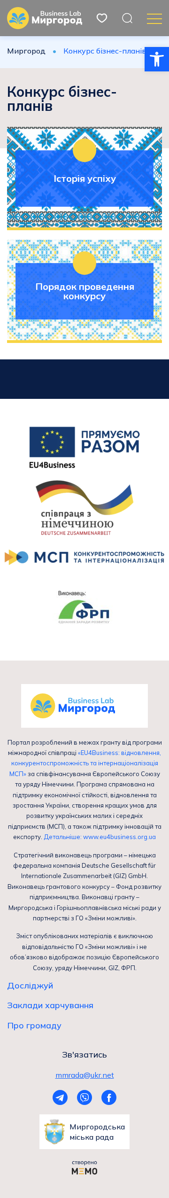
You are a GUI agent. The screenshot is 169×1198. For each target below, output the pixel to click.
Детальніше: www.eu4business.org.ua (100, 836)
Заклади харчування (50, 1005)
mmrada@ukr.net (84, 1075)
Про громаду (34, 1025)
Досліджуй (30, 985)
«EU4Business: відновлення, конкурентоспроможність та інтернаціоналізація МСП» (85, 763)
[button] (157, 59)
